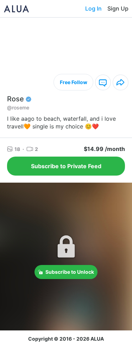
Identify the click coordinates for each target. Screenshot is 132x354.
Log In (93, 8)
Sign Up (117, 8)
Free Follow (73, 82)
